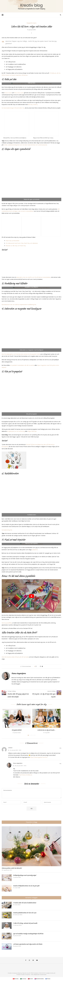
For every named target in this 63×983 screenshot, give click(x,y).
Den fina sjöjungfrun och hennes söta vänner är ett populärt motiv (21, 354)
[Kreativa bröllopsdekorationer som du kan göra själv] (7, 888)
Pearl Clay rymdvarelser (12, 241)
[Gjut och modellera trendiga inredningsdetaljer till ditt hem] (7, 936)
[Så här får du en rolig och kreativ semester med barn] (46, 718)
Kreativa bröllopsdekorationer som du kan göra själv (26, 886)
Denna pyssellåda (7, 623)
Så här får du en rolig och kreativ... (46, 730)
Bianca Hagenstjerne (19, 673)
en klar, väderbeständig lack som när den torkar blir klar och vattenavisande (25, 145)
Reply (60, 748)
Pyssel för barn (31, 23)
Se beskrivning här (7, 530)
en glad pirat (10, 431)
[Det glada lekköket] (17, 718)
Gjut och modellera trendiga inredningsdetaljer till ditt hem (28, 933)
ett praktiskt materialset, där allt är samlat (22, 365)
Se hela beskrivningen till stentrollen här (13, 108)
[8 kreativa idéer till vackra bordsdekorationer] (7, 905)
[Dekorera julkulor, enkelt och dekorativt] (31, 846)
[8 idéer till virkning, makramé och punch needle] (7, 925)
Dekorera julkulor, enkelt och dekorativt (12, 868)
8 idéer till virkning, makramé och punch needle (25, 923)
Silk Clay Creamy (33, 104)
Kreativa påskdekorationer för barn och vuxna (24, 913)
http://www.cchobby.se (25, 775)
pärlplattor (35, 550)
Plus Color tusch (19, 93)
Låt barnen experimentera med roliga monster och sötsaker (27, 944)
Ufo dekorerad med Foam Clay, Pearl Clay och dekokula (22, 243)
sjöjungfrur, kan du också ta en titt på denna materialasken (34, 277)
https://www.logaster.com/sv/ (38, 757)
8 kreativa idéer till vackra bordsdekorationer (24, 903)
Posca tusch (8, 93)
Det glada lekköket (16, 730)
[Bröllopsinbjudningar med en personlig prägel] (7, 877)
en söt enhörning (20, 431)
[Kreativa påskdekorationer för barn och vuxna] (7, 915)
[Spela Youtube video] (31, 596)
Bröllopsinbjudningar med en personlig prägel (24, 875)
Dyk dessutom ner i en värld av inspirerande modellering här (19, 304)
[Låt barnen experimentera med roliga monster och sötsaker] (7, 946)
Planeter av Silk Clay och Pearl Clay (16, 246)
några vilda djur (32, 431)
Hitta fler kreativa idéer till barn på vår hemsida (15, 657)
